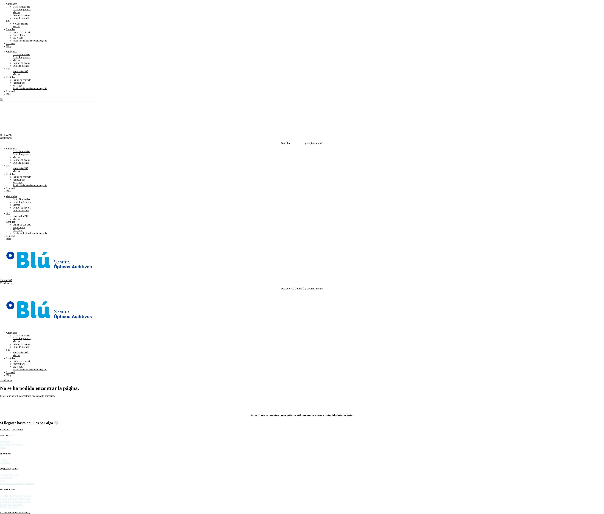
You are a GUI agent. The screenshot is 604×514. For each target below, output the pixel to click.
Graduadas (11, 4)
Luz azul (10, 43)
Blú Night (17, 37)
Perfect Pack (19, 35)
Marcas (16, 12)
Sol (8, 20)
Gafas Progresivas (22, 9)
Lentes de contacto (22, 32)
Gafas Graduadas (21, 6)
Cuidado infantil (21, 18)
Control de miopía (22, 15)
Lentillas (10, 29)
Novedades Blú (20, 23)
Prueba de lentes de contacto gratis (30, 40)
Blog (8, 46)
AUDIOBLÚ (297, 143)
